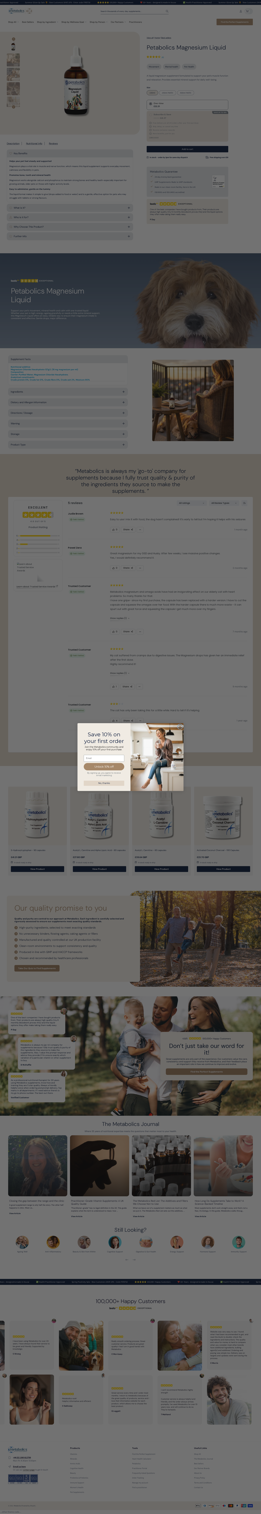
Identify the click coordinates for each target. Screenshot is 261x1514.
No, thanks (104, 783)
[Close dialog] (180, 726)
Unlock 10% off (104, 766)
